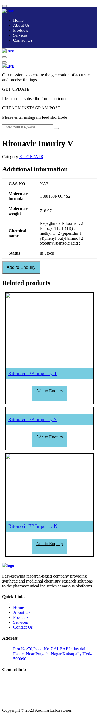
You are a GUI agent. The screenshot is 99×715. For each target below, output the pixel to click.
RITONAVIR (31, 156)
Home (18, 20)
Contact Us (22, 40)
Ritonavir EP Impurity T (32, 373)
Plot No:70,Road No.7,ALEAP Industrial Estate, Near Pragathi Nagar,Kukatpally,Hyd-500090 (52, 654)
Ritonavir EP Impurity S (32, 419)
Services (20, 35)
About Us (21, 25)
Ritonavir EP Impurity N (32, 526)
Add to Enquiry (21, 267)
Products (20, 30)
